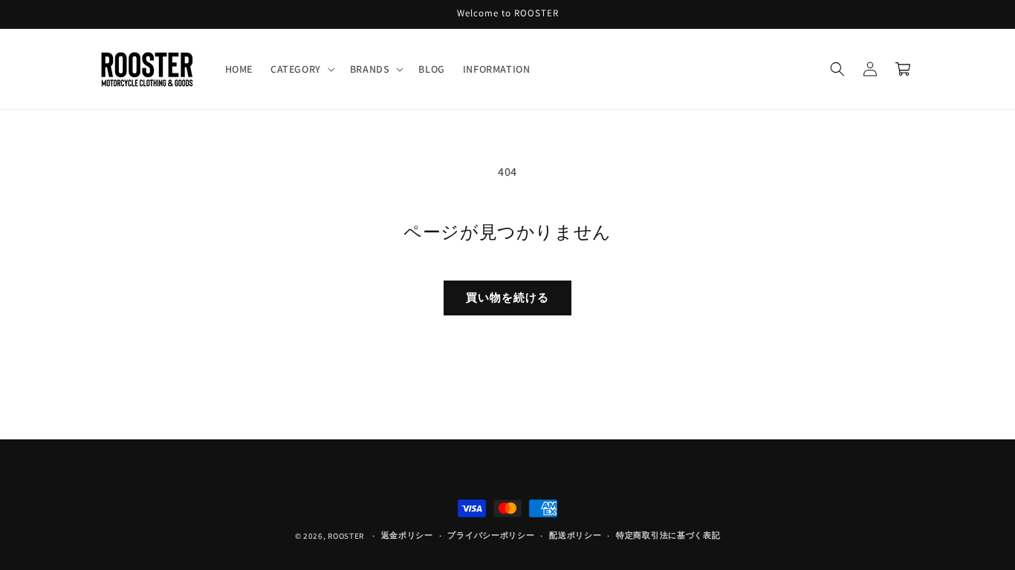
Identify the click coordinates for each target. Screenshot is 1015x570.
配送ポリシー (575, 535)
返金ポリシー (407, 535)
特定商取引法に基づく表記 (668, 535)
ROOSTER (346, 536)
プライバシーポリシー (490, 535)
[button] (301, 69)
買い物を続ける (507, 297)
